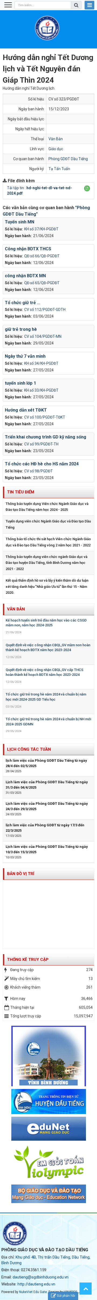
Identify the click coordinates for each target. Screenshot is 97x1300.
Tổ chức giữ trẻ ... (22, 302)
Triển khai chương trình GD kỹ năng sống (45, 437)
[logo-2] (48, 1193)
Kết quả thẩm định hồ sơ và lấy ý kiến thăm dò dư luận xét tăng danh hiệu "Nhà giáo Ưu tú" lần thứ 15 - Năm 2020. (47, 586)
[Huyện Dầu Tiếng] (48, 1101)
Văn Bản (55, 139)
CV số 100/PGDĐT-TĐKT (44, 417)
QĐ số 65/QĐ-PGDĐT (42, 283)
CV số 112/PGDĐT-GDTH (44, 309)
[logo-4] (48, 1128)
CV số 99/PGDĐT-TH (41, 444)
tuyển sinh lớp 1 (20, 383)
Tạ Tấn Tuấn (59, 169)
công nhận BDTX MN (25, 275)
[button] (87, 188)
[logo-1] (48, 1162)
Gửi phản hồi (66, 1296)
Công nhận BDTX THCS (28, 248)
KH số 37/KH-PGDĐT (41, 229)
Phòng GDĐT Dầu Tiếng (68, 159)
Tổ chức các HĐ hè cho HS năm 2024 (42, 463)
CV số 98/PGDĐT (38, 471)
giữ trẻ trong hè (21, 329)
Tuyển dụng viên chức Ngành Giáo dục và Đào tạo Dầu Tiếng (48, 524)
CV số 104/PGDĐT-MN (42, 336)
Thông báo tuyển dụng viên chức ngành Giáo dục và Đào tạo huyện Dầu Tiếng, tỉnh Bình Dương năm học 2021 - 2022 (46, 563)
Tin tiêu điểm (20, 492)
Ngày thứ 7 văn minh (25, 356)
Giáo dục (55, 149)
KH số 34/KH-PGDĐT (41, 363)
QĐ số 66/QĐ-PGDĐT (42, 256)
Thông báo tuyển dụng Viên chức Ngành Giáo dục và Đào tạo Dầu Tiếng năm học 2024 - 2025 (47, 507)
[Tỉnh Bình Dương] (48, 1055)
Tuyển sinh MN (19, 221)
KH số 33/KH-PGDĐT (41, 390)
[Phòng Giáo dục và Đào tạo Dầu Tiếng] (47, 28)
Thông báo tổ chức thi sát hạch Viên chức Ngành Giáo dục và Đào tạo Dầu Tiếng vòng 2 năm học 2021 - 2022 (48, 542)
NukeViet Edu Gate (33, 1292)
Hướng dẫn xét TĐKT (26, 410)
